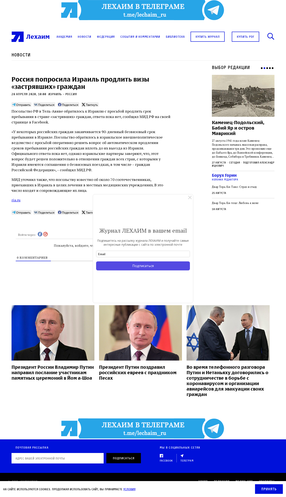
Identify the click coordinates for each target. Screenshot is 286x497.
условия (129, 489)
